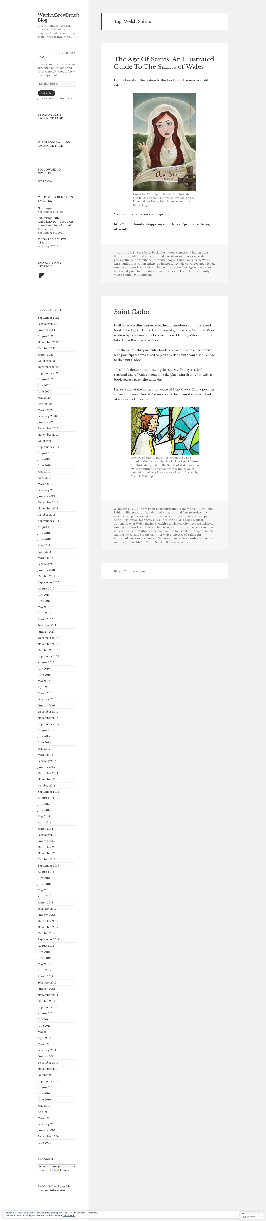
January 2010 (46, 1130)
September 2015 (48, 724)
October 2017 (46, 576)
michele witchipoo (159, 263)
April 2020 (45, 403)
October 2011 (46, 1001)
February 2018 (47, 563)
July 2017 (43, 594)
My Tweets (45, 180)
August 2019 (46, 453)
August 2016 (46, 662)
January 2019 (46, 496)
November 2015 (48, 717)
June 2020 (44, 391)
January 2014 (46, 841)
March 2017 (45, 619)
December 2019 (48, 428)
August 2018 (46, 527)
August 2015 (46, 730)
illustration (138, 263)
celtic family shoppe (162, 259)
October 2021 (46, 360)
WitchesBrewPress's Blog (59, 18)
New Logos (45, 208)
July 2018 (44, 533)
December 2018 (48, 502)
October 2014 (46, 785)
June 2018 (44, 539)
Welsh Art (138, 542)
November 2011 (48, 994)
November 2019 (48, 434)
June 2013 (44, 884)
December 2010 (48, 1062)
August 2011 (46, 1013)
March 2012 (45, 976)
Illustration (121, 256)
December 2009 (48, 1136)
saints (184, 531)
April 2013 (44, 896)
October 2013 (46, 859)
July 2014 (44, 804)
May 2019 (44, 471)
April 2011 (44, 1038)
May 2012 (44, 964)
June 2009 (44, 1142)
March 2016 (45, 693)
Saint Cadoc (132, 312)
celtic (125, 259)
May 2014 (44, 816)
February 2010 (47, 1124)
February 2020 (47, 416)
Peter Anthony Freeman (147, 531)
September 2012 (48, 939)
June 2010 (44, 1099)
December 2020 (48, 366)
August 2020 (46, 379)
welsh (180, 271)
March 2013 (45, 902)
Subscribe (46, 93)
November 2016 (48, 644)
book (147, 252)
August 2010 (46, 1087)
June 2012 (44, 958)
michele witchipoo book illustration (164, 527)
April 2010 (44, 1111)
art (141, 252)
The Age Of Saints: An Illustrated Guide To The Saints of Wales (164, 63)
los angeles (146, 519)
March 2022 (45, 354)
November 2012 (48, 927)
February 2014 (47, 834)
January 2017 (46, 631)
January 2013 (46, 914)
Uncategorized (175, 256)
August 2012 (46, 945)
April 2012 (44, 970)
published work (141, 256)
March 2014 (45, 828)
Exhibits (119, 512)
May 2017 (44, 607)
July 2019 (44, 459)
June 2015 (44, 742)
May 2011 (44, 1031)
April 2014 (44, 822)
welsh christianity (197, 271)
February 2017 (47, 625)
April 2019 (44, 477)
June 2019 (44, 465)
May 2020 (44, 397)
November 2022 (48, 342)
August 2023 (46, 336)
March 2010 (45, 1118)
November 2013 (48, 853)
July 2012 (44, 951)
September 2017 (48, 582)
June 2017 (44, 600)
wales (171, 271)
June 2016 (44, 674)
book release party (199, 516)
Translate (66, 1170)
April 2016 (44, 687)
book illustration (163, 252)
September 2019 (48, 447)
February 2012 (47, 982)
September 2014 (48, 791)
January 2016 (46, 705)
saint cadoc (171, 531)
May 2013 (44, 890)
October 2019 (46, 440)
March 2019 (45, 483)
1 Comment (144, 274)
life (145, 512)
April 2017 (44, 613)
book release (176, 516)
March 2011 (45, 1044)
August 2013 (46, 871)
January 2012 (46, 988)
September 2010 (48, 1081)
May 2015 (44, 748)
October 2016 (46, 650)
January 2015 (46, 767)
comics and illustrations (192, 252)
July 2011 (43, 1019)
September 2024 (48, 317)
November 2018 (48, 508)
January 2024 (46, 330)
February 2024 (47, 323)
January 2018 (46, 570)
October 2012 (46, 933)
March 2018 (45, 557)
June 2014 (44, 810)
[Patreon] (41, 275)
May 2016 (44, 680)
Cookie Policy (69, 1215)
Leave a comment (180, 542)
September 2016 (48, 656)
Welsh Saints (122, 274)
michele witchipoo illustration (160, 267)
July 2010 (44, 1093)
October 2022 (47, 348)
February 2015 (47, 760)
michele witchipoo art (188, 263)
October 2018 (46, 514)
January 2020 (46, 422)
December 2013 (48, 847)
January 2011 (46, 1056)
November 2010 (48, 1068)
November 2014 (48, 779)
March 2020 (46, 410)
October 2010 (46, 1074)
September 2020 (48, 373)
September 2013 (48, 865)
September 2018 (48, 520)
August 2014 (46, 797)
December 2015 (48, 711)
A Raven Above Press (144, 340)
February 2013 (47, 908)
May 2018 (44, 545)
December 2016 (48, 637)
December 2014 (48, 773)
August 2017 (46, 588)
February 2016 (47, 699)
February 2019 (47, 490)
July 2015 (44, 736)
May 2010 (44, 1105)
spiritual (158, 256)
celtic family (139, 259)
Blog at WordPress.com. (129, 571)
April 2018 (44, 551)
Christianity (185, 259)
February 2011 (47, 1050)
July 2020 (44, 385)
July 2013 (44, 877)
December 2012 (48, 921)
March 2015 (45, 754)
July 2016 (44, 668)
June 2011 (44, 1025)
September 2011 (48, 1007)
